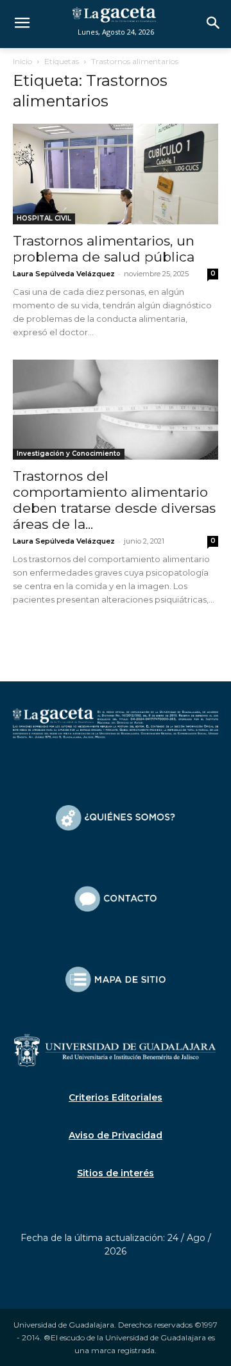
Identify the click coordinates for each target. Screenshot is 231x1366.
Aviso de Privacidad (115, 1135)
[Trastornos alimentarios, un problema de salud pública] (115, 174)
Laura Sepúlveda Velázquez (64, 273)
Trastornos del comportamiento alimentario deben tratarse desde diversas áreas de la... (114, 500)
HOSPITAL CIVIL (44, 218)
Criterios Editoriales (115, 1097)
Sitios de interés (115, 1173)
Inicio (22, 61)
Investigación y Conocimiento (69, 453)
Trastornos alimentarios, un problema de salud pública (103, 249)
